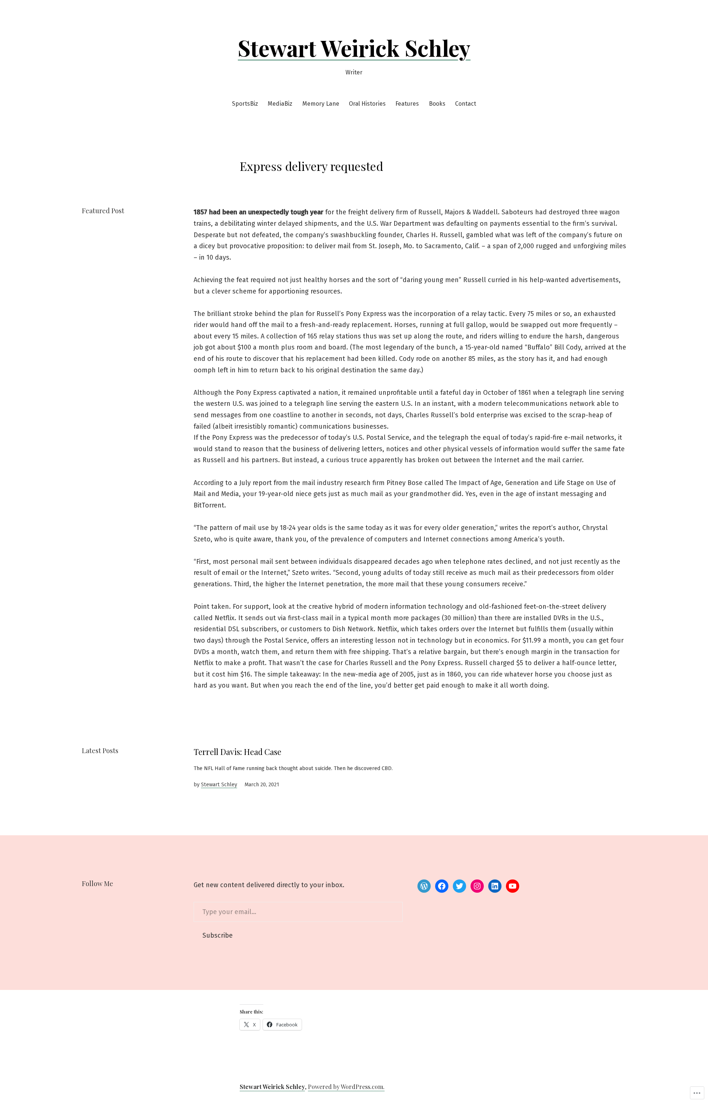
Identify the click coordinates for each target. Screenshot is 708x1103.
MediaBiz (280, 103)
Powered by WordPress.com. (346, 1086)
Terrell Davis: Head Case (237, 752)
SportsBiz (245, 103)
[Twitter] (459, 886)
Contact (465, 103)
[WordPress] (424, 886)
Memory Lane (320, 103)
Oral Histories (367, 103)
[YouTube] (512, 886)
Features (407, 103)
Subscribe (217, 935)
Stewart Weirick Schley (354, 47)
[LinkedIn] (495, 886)
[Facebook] (441, 886)
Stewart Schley (219, 784)
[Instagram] (477, 886)
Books (437, 103)
